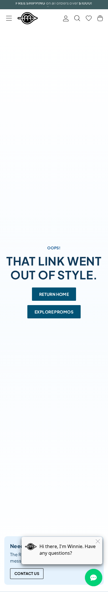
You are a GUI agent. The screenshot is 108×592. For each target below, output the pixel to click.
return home (54, 294)
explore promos (54, 311)
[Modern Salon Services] (28, 18)
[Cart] (100, 18)
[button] (8, 18)
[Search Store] (77, 18)
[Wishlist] (89, 18)
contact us (26, 573)
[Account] (66, 18)
